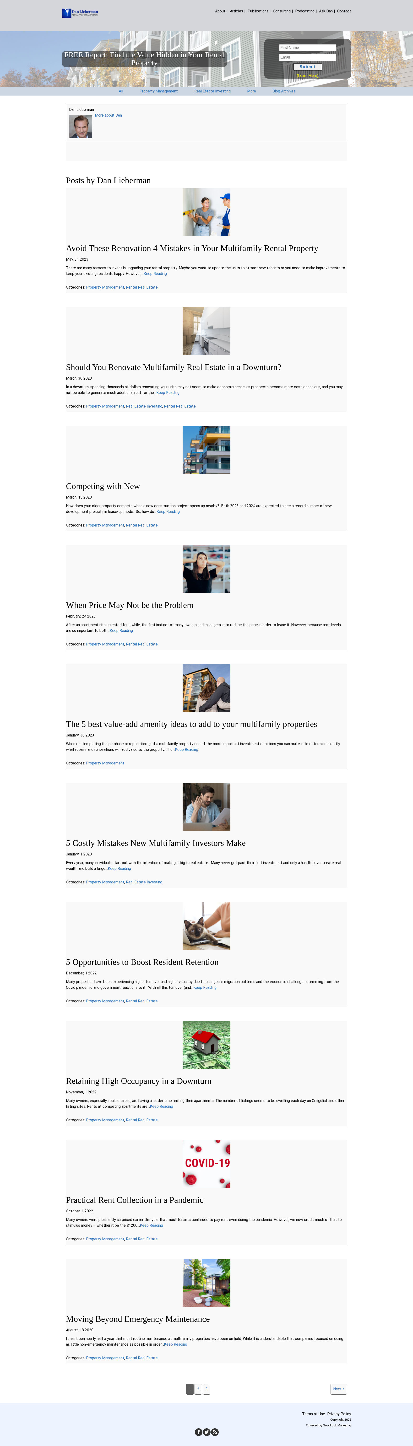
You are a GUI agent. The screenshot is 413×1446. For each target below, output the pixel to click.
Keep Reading (155, 273)
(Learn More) (307, 75)
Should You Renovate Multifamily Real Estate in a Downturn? (173, 367)
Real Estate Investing (144, 406)
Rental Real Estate (142, 287)
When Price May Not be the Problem (130, 605)
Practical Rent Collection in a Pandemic (134, 1200)
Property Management (105, 287)
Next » (338, 1389)
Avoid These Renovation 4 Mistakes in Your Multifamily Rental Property (192, 248)
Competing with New (103, 486)
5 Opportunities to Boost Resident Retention (142, 962)
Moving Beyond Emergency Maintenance (138, 1319)
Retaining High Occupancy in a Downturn (139, 1081)
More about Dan (108, 115)
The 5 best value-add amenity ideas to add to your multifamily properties (191, 724)
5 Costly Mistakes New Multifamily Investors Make (156, 843)
